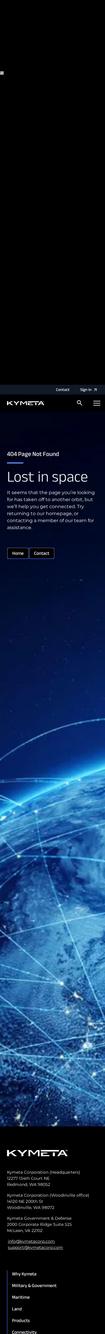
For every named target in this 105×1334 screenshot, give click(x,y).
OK (62, 381)
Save (52, 381)
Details (8, 381)
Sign (86, 389)
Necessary (27, 73)
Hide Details (31, 381)
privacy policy (34, 54)
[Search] (79, 402)
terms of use (76, 54)
